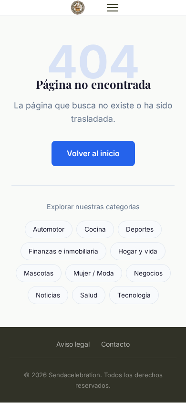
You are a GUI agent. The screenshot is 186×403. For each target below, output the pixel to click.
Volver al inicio (93, 153)
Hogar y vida (137, 251)
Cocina (95, 229)
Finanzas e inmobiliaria (63, 251)
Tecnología (134, 295)
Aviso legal (73, 344)
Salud (88, 295)
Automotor (48, 229)
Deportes (140, 229)
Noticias (48, 295)
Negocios (148, 273)
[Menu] (112, 7)
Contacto (115, 344)
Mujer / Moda (93, 273)
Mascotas (38, 273)
